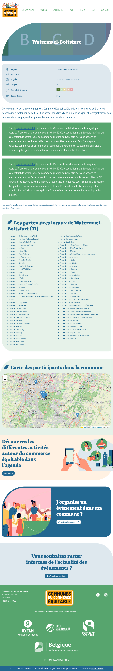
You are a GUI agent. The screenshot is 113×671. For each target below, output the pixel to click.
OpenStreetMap (96, 427)
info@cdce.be (15, 208)
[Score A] (64, 90)
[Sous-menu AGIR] (77, 9)
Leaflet (85, 427)
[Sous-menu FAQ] (97, 9)
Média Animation (97, 668)
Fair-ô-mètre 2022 (25, 164)
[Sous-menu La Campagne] (37, 9)
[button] (45, 395)
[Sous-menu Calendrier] (67, 9)
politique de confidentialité (56, 660)
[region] (56, 400)
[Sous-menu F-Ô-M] (88, 9)
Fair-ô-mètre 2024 (25, 128)
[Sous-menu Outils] (50, 9)
